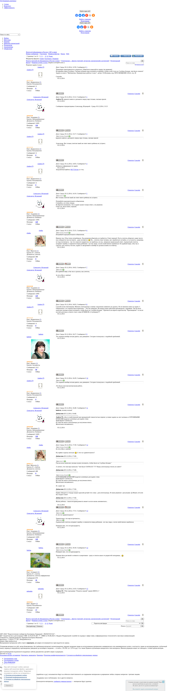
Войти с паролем (85, 19)
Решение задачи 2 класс (40, 62)
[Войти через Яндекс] (86, 15)
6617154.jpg (74, 169)
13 (87, 511)
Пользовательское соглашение (10, 655)
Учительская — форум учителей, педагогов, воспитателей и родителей (85, 61)
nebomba (41, 589)
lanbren (41, 334)
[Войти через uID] (76, 15)
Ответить (131, 93)
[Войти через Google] (90, 15)
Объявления (8, 49)
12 (47, 56)
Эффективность (9, 8)
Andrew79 (40, 67)
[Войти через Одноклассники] (93, 15)
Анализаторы (8, 47)
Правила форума (53, 54)
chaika (41, 230)
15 (87, 589)
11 (45, 56)
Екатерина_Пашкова (51, 58)
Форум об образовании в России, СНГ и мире (41, 52)
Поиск (63, 54)
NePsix (41, 548)
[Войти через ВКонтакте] (80, 15)
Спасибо (137, 93)
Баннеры (40, 655)
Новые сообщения (32, 54)
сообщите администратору (63, 681)
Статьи (6, 4)
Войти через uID (85, 11)
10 (87, 378)
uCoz (9, 653)
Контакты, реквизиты (28, 655)
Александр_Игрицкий (40, 97)
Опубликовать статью (11, 660)
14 (87, 548)
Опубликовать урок (10, 658)
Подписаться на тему (139, 64)
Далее (51, 56)
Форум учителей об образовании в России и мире (43, 61)
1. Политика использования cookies (15, 675)
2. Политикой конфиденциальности (15, 677)
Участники (43, 54)
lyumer (42, 58)
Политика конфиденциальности (55, 655)
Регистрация (85, 21)
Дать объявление (9, 662)
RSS (67, 54)
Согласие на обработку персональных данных (82, 655)
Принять (8, 685)
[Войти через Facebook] (83, 15)
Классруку (7, 6)
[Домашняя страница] (67, 264)
